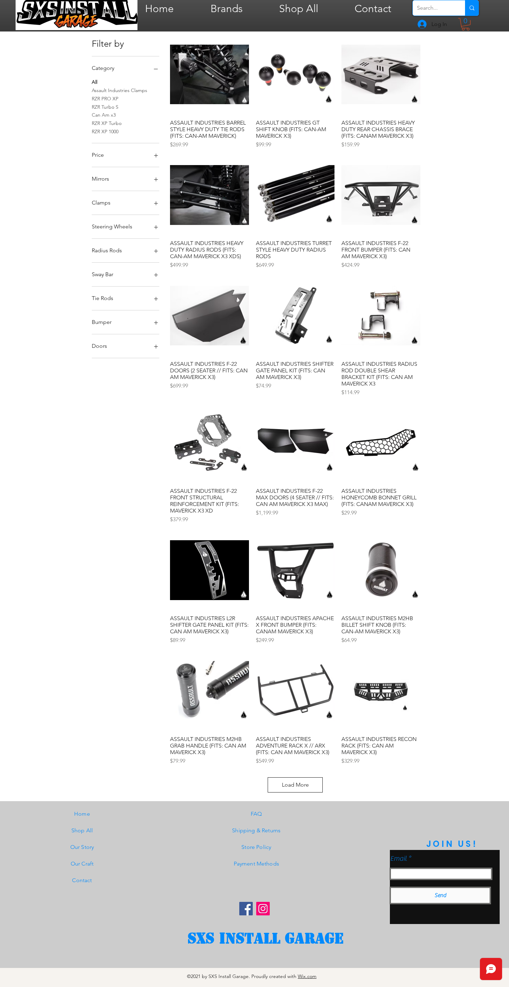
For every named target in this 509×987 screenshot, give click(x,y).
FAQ (256, 814)
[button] (465, 24)
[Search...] (472, 8)
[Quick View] (209, 74)
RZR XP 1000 (105, 131)
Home (82, 814)
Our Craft (82, 863)
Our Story (82, 847)
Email (398, 858)
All (94, 82)
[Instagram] (263, 908)
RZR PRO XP (105, 99)
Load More (295, 784)
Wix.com (307, 976)
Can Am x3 (104, 115)
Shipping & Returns (256, 830)
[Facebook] (246, 908)
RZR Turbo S (105, 107)
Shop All (82, 830)
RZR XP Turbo (107, 123)
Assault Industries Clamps (119, 90)
